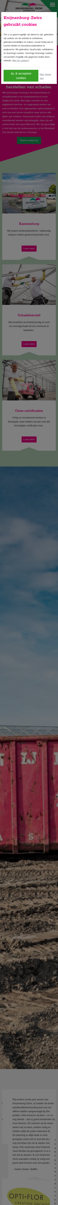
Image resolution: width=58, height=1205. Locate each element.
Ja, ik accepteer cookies (21, 76)
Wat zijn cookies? (20, 60)
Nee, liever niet (45, 76)
